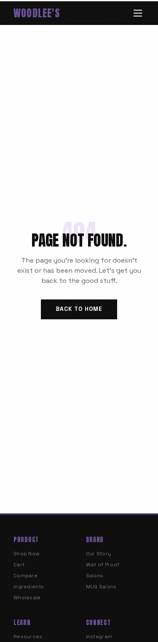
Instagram (99, 636)
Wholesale (27, 597)
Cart (18, 564)
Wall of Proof (103, 564)
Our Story (98, 553)
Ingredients (28, 586)
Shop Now (26, 553)
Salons (95, 575)
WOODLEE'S (36, 13)
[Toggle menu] (138, 13)
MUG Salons (101, 586)
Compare (25, 575)
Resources (28, 636)
